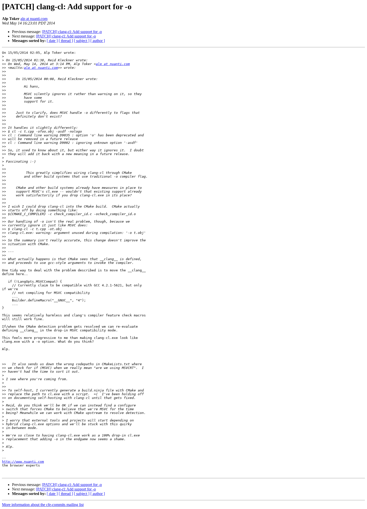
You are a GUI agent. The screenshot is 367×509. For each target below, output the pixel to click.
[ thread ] (66, 41)
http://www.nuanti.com (23, 461)
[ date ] (52, 41)
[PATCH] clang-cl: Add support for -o (72, 32)
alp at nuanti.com (33, 19)
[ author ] (97, 41)
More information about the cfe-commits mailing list (43, 504)
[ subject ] (81, 41)
